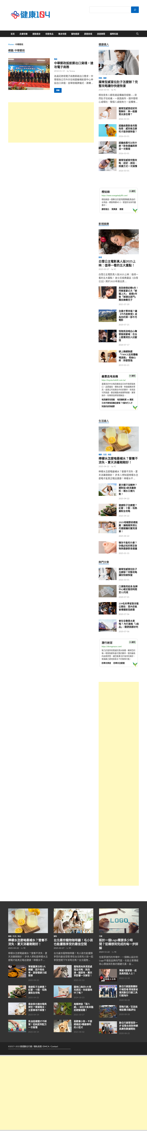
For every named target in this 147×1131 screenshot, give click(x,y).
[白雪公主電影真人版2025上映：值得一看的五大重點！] (119, 231)
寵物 (55, 936)
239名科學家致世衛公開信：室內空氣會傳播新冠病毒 (129, 606)
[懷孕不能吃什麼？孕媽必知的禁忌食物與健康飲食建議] (108, 542)
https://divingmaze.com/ (112, 646)
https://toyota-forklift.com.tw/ (114, 380)
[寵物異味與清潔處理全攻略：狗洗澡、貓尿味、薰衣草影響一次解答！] (63, 966)
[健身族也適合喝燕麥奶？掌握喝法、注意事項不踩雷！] (17, 1004)
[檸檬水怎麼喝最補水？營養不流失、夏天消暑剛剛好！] (119, 428)
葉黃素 (114, 209)
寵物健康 (75, 34)
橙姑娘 (106, 191)
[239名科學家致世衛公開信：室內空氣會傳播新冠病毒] (108, 603)
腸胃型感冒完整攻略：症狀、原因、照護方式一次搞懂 (128, 163)
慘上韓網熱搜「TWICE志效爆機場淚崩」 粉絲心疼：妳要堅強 (128, 356)
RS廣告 (132, 191)
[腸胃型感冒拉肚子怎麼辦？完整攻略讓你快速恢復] (119, 51)
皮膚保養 (24, 34)
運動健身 (36, 34)
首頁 (13, 34)
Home (11, 44)
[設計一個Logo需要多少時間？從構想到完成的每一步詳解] (119, 910)
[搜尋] (135, 9)
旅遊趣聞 (101, 34)
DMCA (46, 1046)
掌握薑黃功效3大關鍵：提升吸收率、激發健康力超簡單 (37, 971)
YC (115, 90)
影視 (100, 257)
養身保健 (62, 34)
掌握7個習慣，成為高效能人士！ (128, 972)
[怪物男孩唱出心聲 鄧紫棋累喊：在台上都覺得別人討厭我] (108, 331)
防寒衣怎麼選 (119, 663)
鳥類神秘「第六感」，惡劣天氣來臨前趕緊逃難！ (83, 1007)
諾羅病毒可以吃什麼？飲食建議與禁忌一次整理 (128, 145)
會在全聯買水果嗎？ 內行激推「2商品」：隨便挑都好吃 (129, 623)
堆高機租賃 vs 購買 (125, 400)
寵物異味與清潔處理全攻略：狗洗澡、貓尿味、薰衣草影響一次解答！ (83, 971)
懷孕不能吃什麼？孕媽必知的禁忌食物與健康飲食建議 (128, 545)
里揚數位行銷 (26, 1046)
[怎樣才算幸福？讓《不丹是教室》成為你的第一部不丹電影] (108, 311)
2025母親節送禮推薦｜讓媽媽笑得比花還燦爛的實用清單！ (128, 527)
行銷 (100, 936)
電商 (55, 59)
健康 (105, 78)
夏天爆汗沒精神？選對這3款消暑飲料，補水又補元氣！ (128, 489)
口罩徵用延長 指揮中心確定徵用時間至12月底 (128, 589)
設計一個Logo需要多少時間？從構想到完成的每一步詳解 (118, 944)
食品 (109, 455)
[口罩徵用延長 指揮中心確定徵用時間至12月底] (108, 586)
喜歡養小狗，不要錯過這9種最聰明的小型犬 (83, 1024)
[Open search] (137, 34)
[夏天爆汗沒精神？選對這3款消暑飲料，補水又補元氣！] (108, 485)
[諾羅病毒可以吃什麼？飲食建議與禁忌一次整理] (108, 143)
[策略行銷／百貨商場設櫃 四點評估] (108, 1007)
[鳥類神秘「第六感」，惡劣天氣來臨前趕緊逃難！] (63, 1004)
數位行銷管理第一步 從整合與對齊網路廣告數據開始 (128, 1025)
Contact (54, 1046)
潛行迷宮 (107, 642)
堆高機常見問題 (108, 400)
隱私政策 (38, 1046)
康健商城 (88, 34)
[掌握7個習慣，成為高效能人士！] (108, 970)
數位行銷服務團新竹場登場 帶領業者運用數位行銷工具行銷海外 (128, 991)
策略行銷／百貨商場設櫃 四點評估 (128, 1008)
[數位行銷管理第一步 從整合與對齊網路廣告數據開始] (108, 1023)
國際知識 (114, 34)
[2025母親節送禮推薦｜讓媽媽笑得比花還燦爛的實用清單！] (108, 522)
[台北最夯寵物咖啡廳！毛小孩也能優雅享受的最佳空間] (73, 910)
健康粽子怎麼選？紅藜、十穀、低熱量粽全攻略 (128, 508)
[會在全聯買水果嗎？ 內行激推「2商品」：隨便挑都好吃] (108, 621)
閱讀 (56, 89)
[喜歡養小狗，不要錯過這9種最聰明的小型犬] (63, 1021)
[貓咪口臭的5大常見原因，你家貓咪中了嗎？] (63, 987)
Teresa (72, 71)
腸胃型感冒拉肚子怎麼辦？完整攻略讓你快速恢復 (128, 572)
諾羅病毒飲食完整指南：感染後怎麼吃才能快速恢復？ (128, 128)
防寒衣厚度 (106, 663)
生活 (105, 455)
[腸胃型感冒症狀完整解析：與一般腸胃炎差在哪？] (108, 108)
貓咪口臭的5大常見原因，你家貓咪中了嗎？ (83, 989)
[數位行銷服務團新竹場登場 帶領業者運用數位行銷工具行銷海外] (108, 986)
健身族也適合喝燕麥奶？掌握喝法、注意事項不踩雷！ (37, 1007)
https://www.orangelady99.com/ (115, 195)
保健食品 (49, 34)
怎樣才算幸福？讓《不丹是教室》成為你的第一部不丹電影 (128, 315)
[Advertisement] (51, 122)
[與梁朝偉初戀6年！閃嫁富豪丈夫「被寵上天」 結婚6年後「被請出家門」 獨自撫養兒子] (108, 288)
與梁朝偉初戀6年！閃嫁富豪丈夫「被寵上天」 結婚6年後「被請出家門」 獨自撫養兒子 (128, 293)
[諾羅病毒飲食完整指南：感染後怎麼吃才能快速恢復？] (108, 125)
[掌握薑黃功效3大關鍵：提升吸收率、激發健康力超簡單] (17, 966)
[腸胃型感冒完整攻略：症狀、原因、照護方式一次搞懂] (108, 160)
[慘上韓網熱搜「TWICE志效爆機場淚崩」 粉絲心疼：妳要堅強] (108, 351)
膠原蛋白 (105, 209)
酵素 (121, 209)
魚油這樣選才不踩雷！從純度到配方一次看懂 (37, 1024)
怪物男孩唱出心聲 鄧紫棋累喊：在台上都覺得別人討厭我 (129, 335)
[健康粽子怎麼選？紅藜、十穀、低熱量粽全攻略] (108, 505)
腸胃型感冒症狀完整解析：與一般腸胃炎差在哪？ (128, 111)
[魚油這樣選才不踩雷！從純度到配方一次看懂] (17, 1021)
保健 (100, 78)
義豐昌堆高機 (110, 376)
